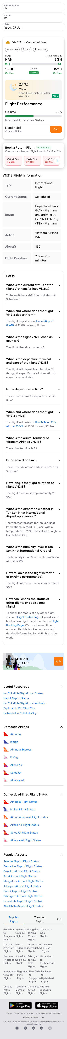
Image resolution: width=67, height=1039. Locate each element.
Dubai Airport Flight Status (20, 891)
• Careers (30, 1013)
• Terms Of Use (19, 1013)
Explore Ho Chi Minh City (19, 708)
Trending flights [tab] (40, 919)
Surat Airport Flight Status (19, 876)
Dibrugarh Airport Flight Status (22, 896)
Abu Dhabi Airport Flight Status (23, 905)
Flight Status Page (28, 616)
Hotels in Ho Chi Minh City (19, 713)
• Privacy (9, 1013)
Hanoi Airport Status (16, 698)
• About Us (57, 1013)
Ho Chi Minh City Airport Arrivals (24, 703)
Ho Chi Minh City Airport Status (23, 693)
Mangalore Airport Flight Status (23, 881)
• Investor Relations (30, 1017)
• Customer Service (43, 1013)
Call (55, 129)
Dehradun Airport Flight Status (22, 866)
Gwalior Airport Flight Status (21, 871)
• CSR (42, 1017)
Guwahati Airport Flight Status (22, 901)
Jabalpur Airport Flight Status (22, 886)
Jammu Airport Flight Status (21, 861)
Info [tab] (59, 919)
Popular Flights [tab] (14, 919)
